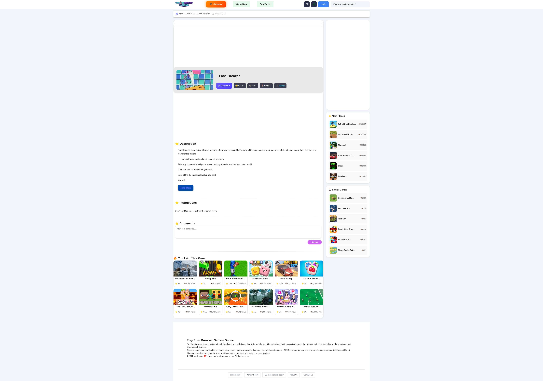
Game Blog (241, 4)
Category (217, 4)
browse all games (317, 350)
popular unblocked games (248, 350)
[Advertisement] (248, 47)
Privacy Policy (252, 375)
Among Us (330, 350)
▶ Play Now (224, 86)
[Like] (307, 4)
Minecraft (339, 350)
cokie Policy (235, 375)
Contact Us (308, 375)
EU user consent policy (274, 375)
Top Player (265, 4)
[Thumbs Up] (314, 4)
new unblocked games (271, 350)
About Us (294, 375)
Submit (315, 242)
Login (323, 4)
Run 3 (347, 350)
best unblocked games (226, 350)
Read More (185, 188)
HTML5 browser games (293, 350)
